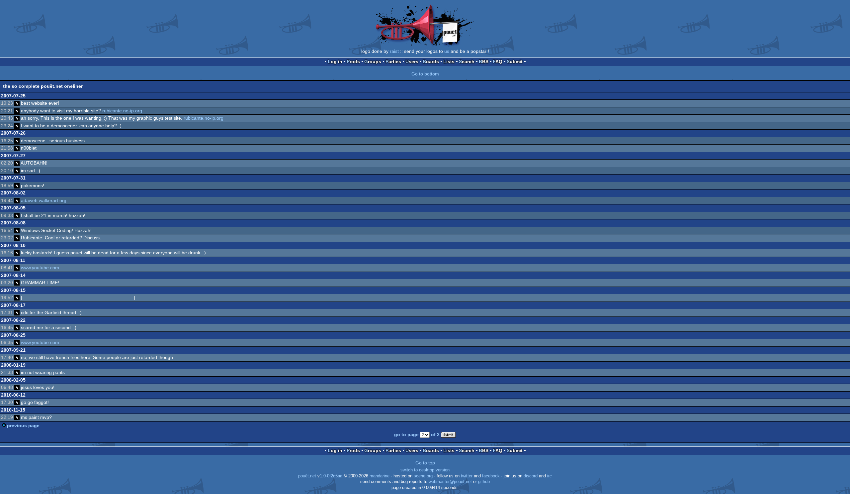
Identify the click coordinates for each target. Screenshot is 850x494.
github (484, 481)
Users (411, 61)
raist (394, 51)
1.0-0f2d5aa (331, 476)
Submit (515, 61)
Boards (431, 61)
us (446, 51)
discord (531, 476)
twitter (466, 476)
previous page (23, 425)
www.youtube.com (40, 267)
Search (466, 61)
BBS (483, 61)
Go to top (425, 462)
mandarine (379, 476)
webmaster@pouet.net (450, 481)
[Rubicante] (17, 103)
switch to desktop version (425, 470)
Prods (353, 61)
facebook (491, 476)
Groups (372, 61)
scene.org (423, 476)
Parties (393, 61)
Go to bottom (425, 73)
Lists (449, 61)
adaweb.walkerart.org (43, 200)
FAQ (497, 61)
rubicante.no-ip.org (122, 110)
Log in (335, 61)
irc (549, 476)
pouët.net (307, 476)
